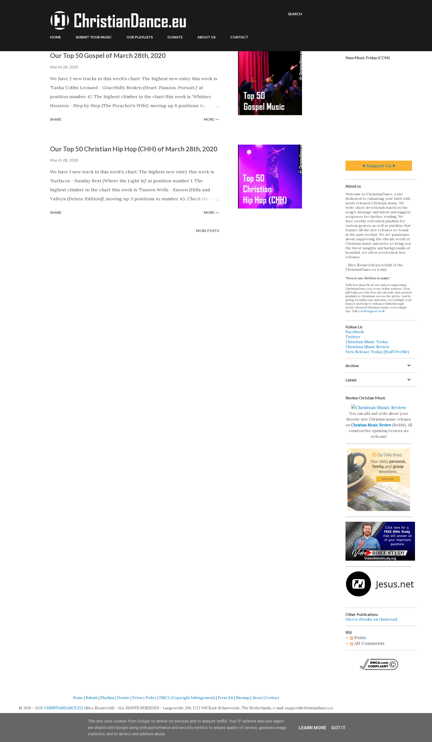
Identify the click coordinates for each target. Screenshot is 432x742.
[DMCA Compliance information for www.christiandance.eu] (379, 668)
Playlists (107, 698)
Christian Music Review (368, 346)
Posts (359, 637)
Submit (92, 698)
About (257, 698)
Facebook (355, 331)
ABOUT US (207, 37)
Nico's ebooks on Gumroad (371, 619)
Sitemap (243, 698)
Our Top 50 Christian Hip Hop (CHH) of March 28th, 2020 (133, 149)
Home (78, 698)
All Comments (368, 643)
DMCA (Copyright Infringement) (187, 698)
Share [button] (56, 119)
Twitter (353, 336)
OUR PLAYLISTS (139, 37)
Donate (123, 698)
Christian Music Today (367, 341)
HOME (55, 37)
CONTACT (239, 37)
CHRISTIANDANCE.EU (63, 708)
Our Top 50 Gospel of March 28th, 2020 (108, 55)
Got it (338, 727)
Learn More (312, 727)
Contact (272, 698)
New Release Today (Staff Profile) (377, 351)
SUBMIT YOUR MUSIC (94, 37)
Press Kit (225, 698)
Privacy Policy (144, 698)
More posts (207, 231)
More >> (211, 119)
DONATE (175, 37)
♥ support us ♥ (374, 311)
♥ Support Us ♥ (378, 166)
